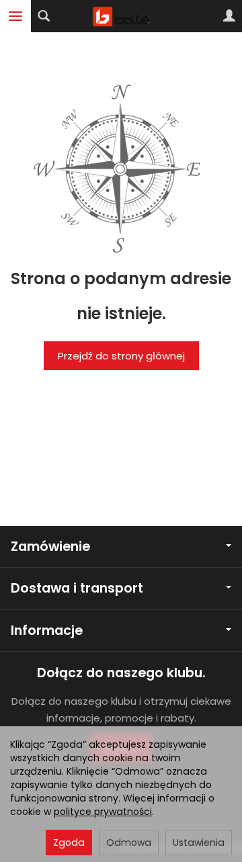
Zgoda (69, 842)
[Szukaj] (43, 16)
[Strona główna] (121, 16)
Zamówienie (50, 546)
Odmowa (128, 842)
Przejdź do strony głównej (121, 356)
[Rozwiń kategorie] (15, 16)
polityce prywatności (103, 811)
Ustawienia (199, 842)
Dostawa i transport (77, 588)
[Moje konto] (229, 16)
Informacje (47, 630)
